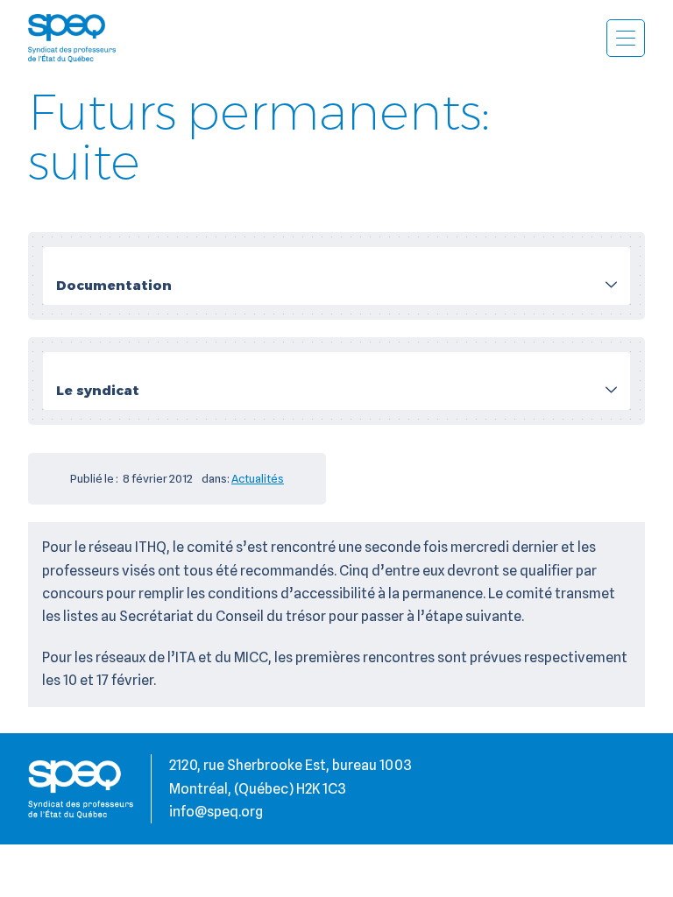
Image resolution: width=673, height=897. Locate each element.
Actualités (257, 478)
